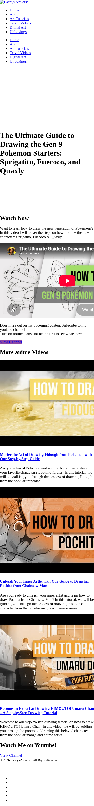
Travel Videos (20, 23)
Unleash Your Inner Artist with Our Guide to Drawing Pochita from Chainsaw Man (44, 583)
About (14, 14)
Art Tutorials (19, 19)
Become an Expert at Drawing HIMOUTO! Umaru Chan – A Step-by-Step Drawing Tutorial (47, 710)
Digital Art (18, 27)
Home (14, 10)
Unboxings (18, 32)
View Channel (11, 342)
